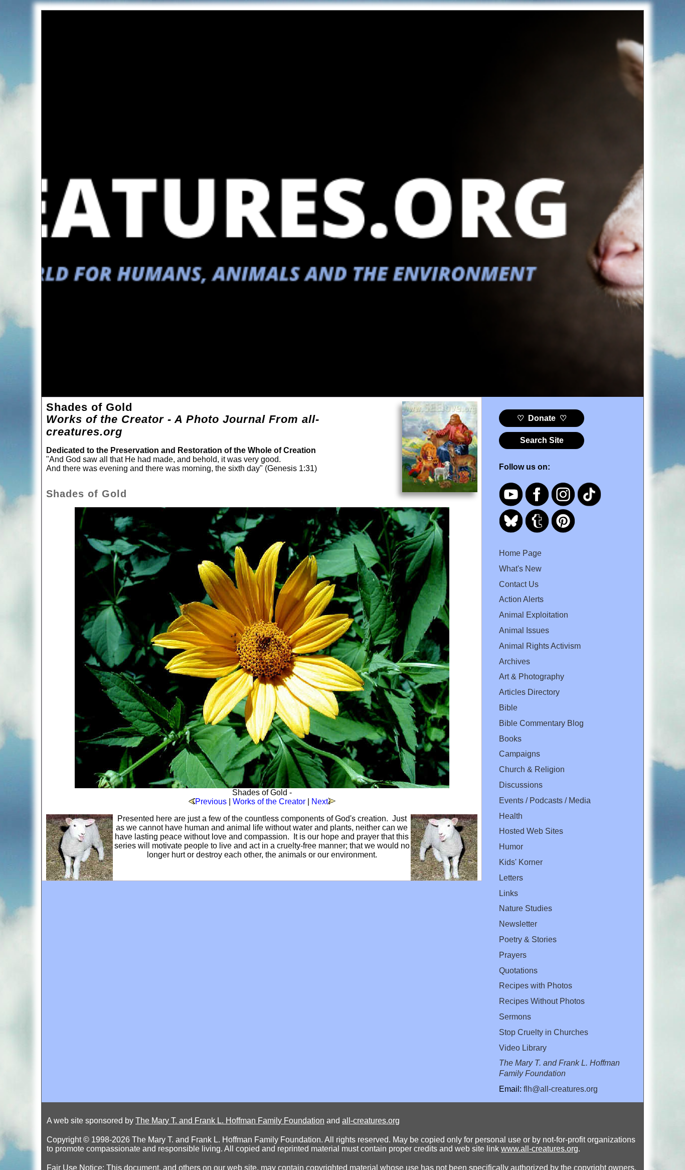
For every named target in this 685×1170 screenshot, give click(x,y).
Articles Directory (529, 692)
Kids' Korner (521, 862)
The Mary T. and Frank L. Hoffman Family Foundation (229, 1120)
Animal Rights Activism (540, 646)
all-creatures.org (371, 1120)
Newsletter (518, 924)
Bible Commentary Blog (541, 723)
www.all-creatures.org (539, 1148)
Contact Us (519, 584)
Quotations (518, 970)
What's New (520, 568)
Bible (508, 707)
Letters (511, 877)
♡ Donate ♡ (542, 418)
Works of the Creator (269, 801)
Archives (514, 661)
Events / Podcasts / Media (545, 800)
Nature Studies (525, 908)
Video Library (523, 1048)
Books (510, 739)
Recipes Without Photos (542, 1001)
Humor (511, 846)
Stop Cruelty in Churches (543, 1032)
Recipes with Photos (535, 985)
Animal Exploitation (533, 615)
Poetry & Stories (528, 939)
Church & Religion (532, 769)
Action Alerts (521, 599)
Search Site (542, 440)
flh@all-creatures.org (561, 1089)
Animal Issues (524, 630)
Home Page (520, 553)
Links (508, 893)
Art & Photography (531, 676)
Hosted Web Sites (531, 831)
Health (511, 816)
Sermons (515, 1016)
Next (319, 801)
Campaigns (519, 754)
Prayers (513, 955)
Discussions (521, 785)
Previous (211, 801)
